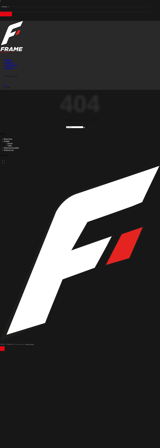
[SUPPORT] (82, 55)
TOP (2, 348)
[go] (84, 127)
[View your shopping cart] (82, 73)
